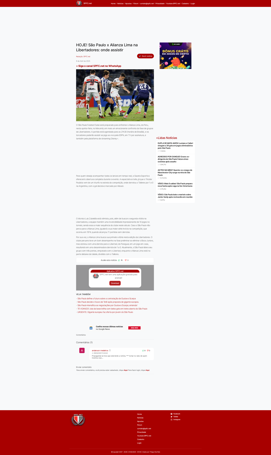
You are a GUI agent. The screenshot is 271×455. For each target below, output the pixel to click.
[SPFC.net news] (115, 328)
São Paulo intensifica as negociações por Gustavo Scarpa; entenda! (107, 305)
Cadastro (185, 3)
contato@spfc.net (147, 3)
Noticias (120, 3)
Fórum (135, 3)
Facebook (176, 414)
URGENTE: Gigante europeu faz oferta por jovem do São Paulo (105, 312)
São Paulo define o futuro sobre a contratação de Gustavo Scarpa (106, 298)
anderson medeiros (100, 350)
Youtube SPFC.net (173, 3)
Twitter (175, 416)
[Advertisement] (135, 23)
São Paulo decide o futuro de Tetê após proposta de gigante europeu (108, 302)
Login (193, 3)
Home (113, 3)
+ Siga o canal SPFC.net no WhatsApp (98, 65)
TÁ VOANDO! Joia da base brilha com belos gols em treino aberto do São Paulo (112, 308)
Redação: (83, 56)
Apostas (128, 3)
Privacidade (160, 3)
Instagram (176, 419)
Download (115, 283)
